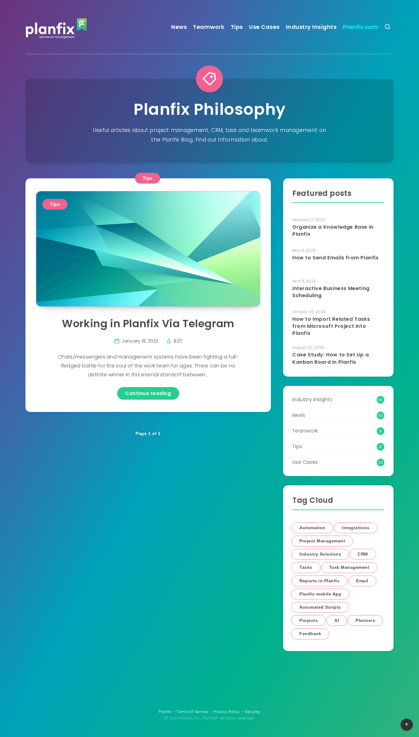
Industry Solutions (320, 554)
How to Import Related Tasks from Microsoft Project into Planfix (331, 326)
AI (336, 620)
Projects (308, 620)
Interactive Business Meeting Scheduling (331, 292)
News (179, 27)
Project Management (322, 540)
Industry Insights (311, 27)
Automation (312, 527)
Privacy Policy (226, 711)
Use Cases (264, 27)
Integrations (355, 527)
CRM (363, 554)
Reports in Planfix (319, 580)
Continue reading (148, 393)
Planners (365, 620)
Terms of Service (192, 711)
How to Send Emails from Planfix (335, 257)
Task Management (349, 567)
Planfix (165, 711)
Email (362, 580)
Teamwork (208, 27)
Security (252, 711)
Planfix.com (360, 27)
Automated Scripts (320, 607)
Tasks (306, 567)
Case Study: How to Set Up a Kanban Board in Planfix (330, 358)
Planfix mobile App (320, 594)
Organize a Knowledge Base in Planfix (333, 230)
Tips (237, 27)
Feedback (310, 633)
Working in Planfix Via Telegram (148, 323)
